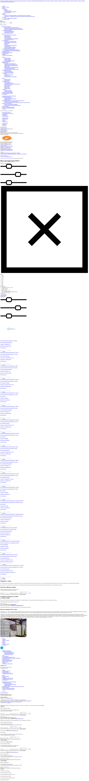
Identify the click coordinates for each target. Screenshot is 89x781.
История (6, 9)
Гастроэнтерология (5, 51)
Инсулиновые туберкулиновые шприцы (12, 27)
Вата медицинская (5, 81)
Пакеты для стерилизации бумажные (11, 104)
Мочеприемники (7, 99)
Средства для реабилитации (7, 55)
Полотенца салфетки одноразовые (11, 76)
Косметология (4, 114)
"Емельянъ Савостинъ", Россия (7, 287)
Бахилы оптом (7, 75)
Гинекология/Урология (6, 96)
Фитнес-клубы (5, 123)
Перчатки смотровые (8, 71)
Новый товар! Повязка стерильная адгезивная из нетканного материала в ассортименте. (16, 0)
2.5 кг (3, 278)
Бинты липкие (7, 66)
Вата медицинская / (10, 158)
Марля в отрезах (7, 80)
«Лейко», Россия (4, 288)
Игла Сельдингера (8, 37)
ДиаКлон (4, 54)
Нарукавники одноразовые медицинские (12, 49)
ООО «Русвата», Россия (6, 292)
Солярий (4, 120)
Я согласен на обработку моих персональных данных (11, 739)
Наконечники (7, 43)
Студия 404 (9, 702)
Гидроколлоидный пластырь (10, 68)
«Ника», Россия (4, 289)
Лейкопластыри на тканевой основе (11, 64)
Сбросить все (2, 296)
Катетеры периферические (9, 31)
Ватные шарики (7, 85)
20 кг (2, 279)
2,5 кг (3, 277)
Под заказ (4, 564)
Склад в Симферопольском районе (11, 18)
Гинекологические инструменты (10, 98)
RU (2, 21)
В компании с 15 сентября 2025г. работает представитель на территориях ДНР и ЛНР (20, 16)
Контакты (4, 17)
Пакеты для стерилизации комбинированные (12, 105)
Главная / (2, 158)
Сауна (3, 119)
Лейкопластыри (5, 62)
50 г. (2, 283)
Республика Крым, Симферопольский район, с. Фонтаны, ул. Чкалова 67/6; (13, 153)
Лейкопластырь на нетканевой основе (11, 65)
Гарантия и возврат (5, 19)
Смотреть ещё (2, 578)
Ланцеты (6, 44)
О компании (4, 8)
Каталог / (5, 158)
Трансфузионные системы (9, 32)
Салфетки (4, 89)
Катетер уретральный (8, 97)
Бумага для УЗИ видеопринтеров (8, 107)
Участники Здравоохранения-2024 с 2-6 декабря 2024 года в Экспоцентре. (18, 15)
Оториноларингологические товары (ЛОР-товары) (11, 50)
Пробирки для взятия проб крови (10, 41)
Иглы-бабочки (7, 35)
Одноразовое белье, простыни (7, 72)
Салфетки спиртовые (8, 91)
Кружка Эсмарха (5, 53)
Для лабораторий (5, 40)
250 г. (3, 281)
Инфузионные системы (9, 33)
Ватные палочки (7, 88)
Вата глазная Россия (8, 84)
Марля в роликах (8, 79)
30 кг (2, 282)
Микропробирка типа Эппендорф (10, 42)
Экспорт (3, 13)
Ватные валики (7, 87)
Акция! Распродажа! (8, 1)
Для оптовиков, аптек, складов (7, 113)
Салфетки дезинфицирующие (7, 92)
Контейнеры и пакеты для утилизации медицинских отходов (13, 100)
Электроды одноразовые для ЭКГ (8, 689)
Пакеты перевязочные (6, 61)
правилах (42, 705)
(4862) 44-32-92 (13, 604)
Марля (3, 78)
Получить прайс (3, 131)
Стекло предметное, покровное (10, 47)
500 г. (3, 285)
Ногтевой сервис (5, 116)
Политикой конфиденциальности (25, 700)
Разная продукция (5, 106)
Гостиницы (4, 124)
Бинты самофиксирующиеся (10, 60)
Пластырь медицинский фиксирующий (11, 69)
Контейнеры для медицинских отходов (11, 101)
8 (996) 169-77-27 (10, 150)
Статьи (3, 643)
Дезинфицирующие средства (7, 93)
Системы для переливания (7, 30)
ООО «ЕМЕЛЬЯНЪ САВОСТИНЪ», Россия (9, 291)
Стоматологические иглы (9, 39)
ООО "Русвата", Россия (6, 290)
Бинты (3, 57)
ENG (4, 21)
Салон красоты (5, 118)
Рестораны (4, 125)
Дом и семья (4, 115)
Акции (3, 6)
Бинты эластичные (8, 59)
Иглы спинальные (8, 36)
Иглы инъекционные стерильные (10, 34)
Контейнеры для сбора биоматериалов (9, 681)
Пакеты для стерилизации (7, 103)
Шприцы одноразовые (6, 26)
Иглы (3, 655)
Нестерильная (4, 294)
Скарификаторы (7, 46)
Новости (4, 14)
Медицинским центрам (6, 112)
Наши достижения (8, 10)
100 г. (3, 275)
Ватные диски (7, 86)
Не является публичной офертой (10, 11)
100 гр (3, 276)
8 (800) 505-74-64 (3, 128)
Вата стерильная (7, 82)
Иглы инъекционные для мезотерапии (11, 38)
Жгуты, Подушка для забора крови (11, 45)
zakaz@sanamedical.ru (4, 130)
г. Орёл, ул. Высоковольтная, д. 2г (6, 144)
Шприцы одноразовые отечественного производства (14, 29)
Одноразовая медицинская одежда (8, 48)
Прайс (13, 1)
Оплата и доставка (5, 640)
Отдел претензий (8, 12)
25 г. (2, 280)
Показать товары (3, 295)
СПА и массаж (5, 121)
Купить (3, 351)
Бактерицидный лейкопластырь (10, 63)
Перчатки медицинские (6, 70)
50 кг (2, 284)
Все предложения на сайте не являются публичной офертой (10, 701)
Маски (6, 73)
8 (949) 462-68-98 (10, 149)
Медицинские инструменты (7, 52)
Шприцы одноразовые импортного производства (13, 28)
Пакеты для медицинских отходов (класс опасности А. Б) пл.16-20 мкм (17, 102)
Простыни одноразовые (9, 74)
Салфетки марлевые (8, 90)
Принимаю (2, 706)
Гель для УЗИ (4, 94)
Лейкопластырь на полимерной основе (11, 67)
